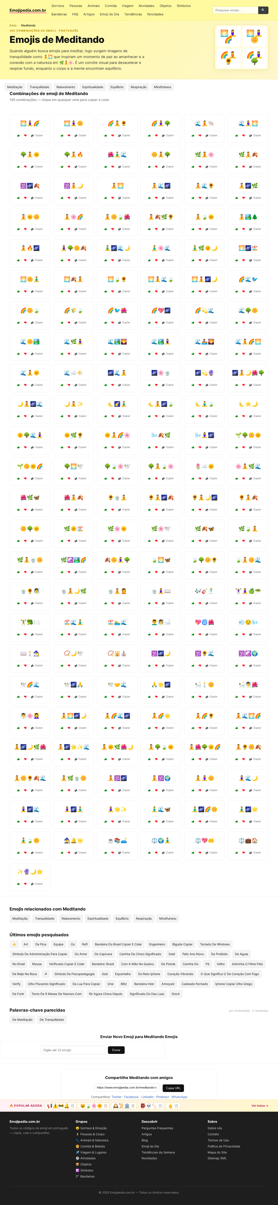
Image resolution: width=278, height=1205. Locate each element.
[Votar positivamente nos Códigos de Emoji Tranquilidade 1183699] (106, 853)
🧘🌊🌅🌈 (248, 716)
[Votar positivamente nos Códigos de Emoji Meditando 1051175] (193, 135)
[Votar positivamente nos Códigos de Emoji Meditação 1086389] (237, 759)
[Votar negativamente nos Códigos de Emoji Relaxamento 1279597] (113, 634)
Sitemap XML (217, 1158)
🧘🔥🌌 (30, 248)
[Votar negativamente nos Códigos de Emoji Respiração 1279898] (244, 821)
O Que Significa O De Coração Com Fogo (230, 974)
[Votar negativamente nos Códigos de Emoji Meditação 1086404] (244, 728)
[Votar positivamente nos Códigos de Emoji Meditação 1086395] (18, 790)
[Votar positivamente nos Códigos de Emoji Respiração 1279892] (18, 478)
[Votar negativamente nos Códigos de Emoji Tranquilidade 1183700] (244, 291)
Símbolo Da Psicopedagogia (74, 974)
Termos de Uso (218, 1140)
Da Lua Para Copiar (86, 984)
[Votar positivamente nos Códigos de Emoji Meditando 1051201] (237, 167)
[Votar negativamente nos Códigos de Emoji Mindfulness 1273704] (113, 416)
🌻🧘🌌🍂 (161, 497)
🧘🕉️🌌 (117, 778)
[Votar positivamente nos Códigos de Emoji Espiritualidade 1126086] (18, 884)
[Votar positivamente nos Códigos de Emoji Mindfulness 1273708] (106, 385)
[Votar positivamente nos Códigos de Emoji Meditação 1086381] (149, 728)
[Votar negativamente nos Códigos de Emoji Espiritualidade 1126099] (200, 385)
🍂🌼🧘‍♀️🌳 (117, 560)
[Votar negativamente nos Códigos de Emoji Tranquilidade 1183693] (200, 478)
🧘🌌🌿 (248, 186)
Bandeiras (59, 14)
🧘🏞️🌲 (248, 217)
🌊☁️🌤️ (73, 373)
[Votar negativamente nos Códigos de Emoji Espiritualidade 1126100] (25, 510)
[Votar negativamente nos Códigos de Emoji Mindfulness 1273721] (69, 478)
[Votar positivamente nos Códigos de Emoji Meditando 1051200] (149, 198)
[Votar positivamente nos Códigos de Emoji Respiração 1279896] (62, 385)
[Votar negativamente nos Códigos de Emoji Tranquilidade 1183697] (156, 385)
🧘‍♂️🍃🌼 (30, 840)
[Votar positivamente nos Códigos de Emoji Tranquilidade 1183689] (106, 510)
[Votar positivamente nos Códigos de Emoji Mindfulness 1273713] (149, 416)
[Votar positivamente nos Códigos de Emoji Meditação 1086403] (193, 510)
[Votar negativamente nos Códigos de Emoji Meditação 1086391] (113, 759)
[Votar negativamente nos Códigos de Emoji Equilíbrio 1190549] (244, 603)
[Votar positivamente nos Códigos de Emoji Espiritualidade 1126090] (237, 665)
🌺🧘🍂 (73, 497)
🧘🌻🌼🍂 (248, 747)
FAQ (75, 14)
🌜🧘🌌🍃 (161, 404)
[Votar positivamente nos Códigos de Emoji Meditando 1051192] (149, 167)
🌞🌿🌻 (73, 435)
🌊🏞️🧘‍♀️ (161, 341)
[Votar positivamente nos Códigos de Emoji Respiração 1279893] (237, 634)
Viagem (127, 6)
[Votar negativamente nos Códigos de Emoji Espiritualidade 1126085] (69, 697)
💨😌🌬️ (248, 622)
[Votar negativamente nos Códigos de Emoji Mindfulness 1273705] (113, 572)
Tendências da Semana (158, 1152)
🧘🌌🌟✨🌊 (73, 747)
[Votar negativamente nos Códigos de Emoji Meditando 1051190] (25, 198)
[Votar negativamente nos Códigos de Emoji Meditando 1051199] (156, 135)
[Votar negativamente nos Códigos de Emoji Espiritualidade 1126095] (69, 853)
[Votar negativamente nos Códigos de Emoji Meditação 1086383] (69, 416)
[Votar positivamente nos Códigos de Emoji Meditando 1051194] (18, 135)
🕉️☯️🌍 (248, 653)
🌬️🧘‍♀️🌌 (204, 435)
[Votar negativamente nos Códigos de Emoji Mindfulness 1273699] (200, 821)
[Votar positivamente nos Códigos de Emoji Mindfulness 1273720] (193, 416)
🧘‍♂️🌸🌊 (161, 248)
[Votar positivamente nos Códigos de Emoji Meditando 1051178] (62, 198)
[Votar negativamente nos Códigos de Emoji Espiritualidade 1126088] (200, 322)
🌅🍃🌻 (117, 279)
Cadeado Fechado (195, 984)
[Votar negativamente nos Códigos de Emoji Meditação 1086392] (69, 759)
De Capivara (103, 954)
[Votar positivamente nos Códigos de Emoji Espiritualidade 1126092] (193, 634)
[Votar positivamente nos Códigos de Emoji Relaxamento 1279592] (149, 821)
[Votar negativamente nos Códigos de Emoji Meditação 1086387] (244, 478)
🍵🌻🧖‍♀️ (30, 591)
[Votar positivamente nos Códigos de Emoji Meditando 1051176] (193, 229)
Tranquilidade (39, 87)
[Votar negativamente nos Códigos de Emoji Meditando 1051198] (25, 229)
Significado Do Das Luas (147, 994)
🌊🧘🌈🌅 (248, 341)
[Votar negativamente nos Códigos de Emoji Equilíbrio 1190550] (244, 260)
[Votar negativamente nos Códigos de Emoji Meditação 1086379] (113, 790)
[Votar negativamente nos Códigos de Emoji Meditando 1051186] (25, 167)
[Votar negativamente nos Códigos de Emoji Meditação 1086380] (25, 385)
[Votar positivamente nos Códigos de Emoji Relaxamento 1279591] (18, 322)
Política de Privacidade (224, 1146)
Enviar (116, 1050)
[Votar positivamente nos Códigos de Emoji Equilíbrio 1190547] (62, 572)
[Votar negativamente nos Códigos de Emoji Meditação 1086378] (244, 541)
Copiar (39, 135)
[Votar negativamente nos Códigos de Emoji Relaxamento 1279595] (25, 728)
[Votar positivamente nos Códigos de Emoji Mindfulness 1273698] (149, 354)
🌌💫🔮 (204, 373)
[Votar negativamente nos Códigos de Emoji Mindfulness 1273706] (200, 665)
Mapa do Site (217, 1152)
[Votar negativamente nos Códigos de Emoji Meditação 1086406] (244, 385)
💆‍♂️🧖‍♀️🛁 (161, 622)
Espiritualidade (92, 87)
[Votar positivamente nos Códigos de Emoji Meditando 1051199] (149, 135)
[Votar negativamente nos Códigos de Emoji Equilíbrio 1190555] (156, 603)
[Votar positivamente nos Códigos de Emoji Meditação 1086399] (62, 790)
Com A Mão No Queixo (137, 964)
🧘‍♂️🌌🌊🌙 (117, 248)
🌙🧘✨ (73, 404)
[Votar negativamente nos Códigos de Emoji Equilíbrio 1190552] (25, 853)
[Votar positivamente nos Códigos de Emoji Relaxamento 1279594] (237, 416)
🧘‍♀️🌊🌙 (248, 778)
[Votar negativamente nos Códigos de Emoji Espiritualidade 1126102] (113, 821)
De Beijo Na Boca (24, 974)
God (105, 974)
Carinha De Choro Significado (140, 954)
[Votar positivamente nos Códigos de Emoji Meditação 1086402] (237, 572)
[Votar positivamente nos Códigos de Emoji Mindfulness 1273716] (62, 291)
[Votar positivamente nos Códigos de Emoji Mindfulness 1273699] (193, 821)
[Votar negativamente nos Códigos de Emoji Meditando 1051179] (113, 135)
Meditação (14, 87)
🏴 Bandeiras (85, 1176)
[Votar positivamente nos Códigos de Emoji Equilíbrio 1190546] (149, 853)
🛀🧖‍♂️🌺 (248, 684)
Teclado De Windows (215, 944)
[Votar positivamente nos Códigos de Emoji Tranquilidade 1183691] (149, 572)
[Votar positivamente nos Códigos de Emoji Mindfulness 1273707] (62, 541)
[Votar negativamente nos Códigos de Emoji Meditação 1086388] (69, 728)
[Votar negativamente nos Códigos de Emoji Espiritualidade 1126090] (244, 665)
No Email (18, 964)
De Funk (18, 994)
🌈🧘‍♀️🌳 (161, 123)
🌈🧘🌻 (117, 123)
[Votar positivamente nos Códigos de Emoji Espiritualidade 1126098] (149, 790)
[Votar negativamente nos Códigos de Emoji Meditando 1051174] (200, 167)
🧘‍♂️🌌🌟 (248, 809)
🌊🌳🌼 (248, 310)
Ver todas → (260, 1105)
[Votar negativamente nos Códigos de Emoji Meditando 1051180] (25, 260)
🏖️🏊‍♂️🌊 (117, 622)
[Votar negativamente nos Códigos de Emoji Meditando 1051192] (156, 167)
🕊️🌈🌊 (30, 684)
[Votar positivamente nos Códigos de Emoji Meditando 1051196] (62, 167)
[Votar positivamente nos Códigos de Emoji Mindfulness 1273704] (106, 416)
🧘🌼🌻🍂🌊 (30, 778)
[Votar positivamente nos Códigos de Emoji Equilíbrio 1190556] (193, 853)
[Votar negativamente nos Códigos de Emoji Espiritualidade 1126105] (113, 541)
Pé (207, 964)
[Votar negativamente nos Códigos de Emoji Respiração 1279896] (69, 385)
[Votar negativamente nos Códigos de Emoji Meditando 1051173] (113, 198)
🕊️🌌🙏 (73, 684)
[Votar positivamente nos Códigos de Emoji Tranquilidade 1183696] (237, 790)
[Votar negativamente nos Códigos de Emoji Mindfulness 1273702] (69, 322)
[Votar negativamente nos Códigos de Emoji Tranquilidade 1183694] (200, 697)
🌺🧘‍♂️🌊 (117, 154)
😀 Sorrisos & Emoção (91, 1128)
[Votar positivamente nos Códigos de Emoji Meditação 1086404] (237, 728)
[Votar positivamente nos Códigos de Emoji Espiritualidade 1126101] (18, 697)
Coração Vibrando (180, 974)
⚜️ (14, 944)
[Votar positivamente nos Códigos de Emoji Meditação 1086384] (193, 790)
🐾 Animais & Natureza (92, 1140)
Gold (172, 954)
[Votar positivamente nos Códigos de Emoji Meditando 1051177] (62, 260)
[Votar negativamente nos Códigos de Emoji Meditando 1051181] (113, 167)
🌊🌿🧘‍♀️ (73, 341)
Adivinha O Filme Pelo (247, 964)
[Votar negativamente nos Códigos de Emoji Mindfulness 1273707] (69, 541)
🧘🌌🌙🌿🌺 (30, 747)
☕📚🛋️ (117, 840)
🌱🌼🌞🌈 (30, 466)
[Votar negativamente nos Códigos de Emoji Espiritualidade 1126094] (113, 354)
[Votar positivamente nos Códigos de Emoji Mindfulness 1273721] (62, 478)
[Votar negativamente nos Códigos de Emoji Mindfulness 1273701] (25, 447)
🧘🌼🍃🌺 (117, 217)
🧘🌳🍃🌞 (161, 747)
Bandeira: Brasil (103, 964)
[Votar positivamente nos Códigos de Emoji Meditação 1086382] (62, 510)
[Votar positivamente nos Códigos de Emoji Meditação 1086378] (237, 541)
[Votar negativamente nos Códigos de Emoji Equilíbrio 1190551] (244, 853)
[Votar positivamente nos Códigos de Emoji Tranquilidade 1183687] (149, 634)
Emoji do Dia (109, 14)
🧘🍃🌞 (204, 217)
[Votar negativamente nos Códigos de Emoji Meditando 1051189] (113, 229)
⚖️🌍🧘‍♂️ (161, 840)
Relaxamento (65, 87)
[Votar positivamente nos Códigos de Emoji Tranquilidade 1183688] (106, 322)
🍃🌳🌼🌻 (205, 560)
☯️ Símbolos (84, 1170)
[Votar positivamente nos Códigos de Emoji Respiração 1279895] (149, 447)
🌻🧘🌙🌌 (205, 497)
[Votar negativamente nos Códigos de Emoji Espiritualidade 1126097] (69, 665)
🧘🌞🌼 (30, 217)
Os (73, 944)
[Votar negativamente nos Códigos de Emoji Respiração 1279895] (156, 447)
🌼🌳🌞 (30, 529)
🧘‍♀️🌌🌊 (30, 809)
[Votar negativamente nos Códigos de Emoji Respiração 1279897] (200, 447)
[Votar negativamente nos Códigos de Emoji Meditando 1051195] (244, 198)
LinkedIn (147, 1097)
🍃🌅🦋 (161, 560)
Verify (16, 984)
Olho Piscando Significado (46, 984)
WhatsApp (179, 1097)
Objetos (166, 6)
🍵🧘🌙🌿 (74, 591)
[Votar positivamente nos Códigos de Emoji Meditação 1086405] (18, 572)
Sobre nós (215, 1128)
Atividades (146, 6)
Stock (176, 994)
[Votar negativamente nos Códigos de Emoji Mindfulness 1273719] (25, 354)
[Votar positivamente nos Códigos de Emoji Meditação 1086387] (237, 478)
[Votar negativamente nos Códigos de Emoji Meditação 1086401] (200, 759)
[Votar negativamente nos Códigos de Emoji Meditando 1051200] (156, 198)
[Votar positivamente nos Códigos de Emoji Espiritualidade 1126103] (149, 322)
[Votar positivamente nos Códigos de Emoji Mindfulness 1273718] (62, 447)
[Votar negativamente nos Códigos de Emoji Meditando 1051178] (69, 198)
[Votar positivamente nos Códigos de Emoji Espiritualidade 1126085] (62, 697)
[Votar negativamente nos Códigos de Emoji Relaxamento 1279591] (25, 322)
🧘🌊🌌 (161, 186)
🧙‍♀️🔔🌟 (73, 840)
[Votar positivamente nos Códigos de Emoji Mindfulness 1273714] (62, 634)
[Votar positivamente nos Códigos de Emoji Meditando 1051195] (237, 198)
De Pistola (168, 964)
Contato (213, 1134)
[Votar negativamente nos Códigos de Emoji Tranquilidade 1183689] (113, 510)
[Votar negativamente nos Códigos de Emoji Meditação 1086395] (25, 790)
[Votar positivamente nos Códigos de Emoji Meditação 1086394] (149, 478)
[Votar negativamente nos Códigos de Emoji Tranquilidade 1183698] (200, 541)
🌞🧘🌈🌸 (117, 435)
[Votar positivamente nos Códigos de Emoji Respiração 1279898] (237, 821)
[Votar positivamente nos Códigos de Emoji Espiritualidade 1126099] (193, 385)
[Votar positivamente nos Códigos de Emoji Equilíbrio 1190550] (237, 260)
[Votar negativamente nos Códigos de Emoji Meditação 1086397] (25, 759)
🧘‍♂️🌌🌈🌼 (205, 809)
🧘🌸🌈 (73, 217)
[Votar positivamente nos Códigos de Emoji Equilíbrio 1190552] (18, 853)
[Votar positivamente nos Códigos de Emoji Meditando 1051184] (149, 229)
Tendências (133, 14)
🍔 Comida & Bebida (90, 1146)
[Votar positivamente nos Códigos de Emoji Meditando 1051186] (18, 167)
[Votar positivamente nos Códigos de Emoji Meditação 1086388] (62, 728)
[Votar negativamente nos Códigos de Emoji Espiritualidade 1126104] (244, 322)
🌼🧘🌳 (161, 154)
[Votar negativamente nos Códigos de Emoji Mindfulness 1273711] (156, 510)
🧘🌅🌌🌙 (74, 716)
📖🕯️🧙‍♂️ (30, 653)
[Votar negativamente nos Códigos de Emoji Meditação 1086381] (156, 728)
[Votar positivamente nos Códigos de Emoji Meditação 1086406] (237, 385)
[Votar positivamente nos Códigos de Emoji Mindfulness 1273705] (106, 572)
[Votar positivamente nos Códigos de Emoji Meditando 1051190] (18, 198)
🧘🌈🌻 (204, 716)
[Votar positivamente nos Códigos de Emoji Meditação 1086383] (62, 416)
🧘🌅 (117, 186)
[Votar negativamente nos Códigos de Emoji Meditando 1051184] (156, 229)
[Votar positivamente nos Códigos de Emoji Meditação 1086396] (237, 354)
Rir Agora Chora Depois (105, 994)
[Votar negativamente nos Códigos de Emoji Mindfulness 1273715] (156, 541)
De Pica (40, 944)
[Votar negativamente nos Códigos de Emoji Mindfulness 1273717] (25, 821)
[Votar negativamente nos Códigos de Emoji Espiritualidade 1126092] (200, 634)
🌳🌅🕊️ (73, 466)
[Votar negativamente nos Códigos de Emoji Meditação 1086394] (156, 478)
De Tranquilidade (52, 1019)
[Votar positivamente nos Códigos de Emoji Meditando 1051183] (62, 135)
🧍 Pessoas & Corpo (90, 1134)
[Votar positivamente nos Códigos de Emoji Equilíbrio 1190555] (149, 603)
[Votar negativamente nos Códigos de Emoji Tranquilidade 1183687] (156, 634)
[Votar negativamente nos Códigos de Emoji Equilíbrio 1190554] (156, 665)
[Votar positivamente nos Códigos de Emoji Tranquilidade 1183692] (193, 354)
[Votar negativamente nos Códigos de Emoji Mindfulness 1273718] (69, 447)
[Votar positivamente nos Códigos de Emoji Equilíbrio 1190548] (106, 697)
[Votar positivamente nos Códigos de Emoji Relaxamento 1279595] (18, 728)
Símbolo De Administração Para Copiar (39, 954)
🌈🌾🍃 (73, 310)
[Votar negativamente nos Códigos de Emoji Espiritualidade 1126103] (156, 322)
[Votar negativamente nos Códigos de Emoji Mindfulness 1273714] (69, 634)
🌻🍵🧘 (117, 497)
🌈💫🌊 (204, 310)
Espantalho (123, 974)
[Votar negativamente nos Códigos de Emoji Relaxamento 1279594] (244, 416)
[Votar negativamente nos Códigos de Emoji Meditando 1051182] (244, 229)
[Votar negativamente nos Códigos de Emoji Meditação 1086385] (113, 603)
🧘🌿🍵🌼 (74, 778)
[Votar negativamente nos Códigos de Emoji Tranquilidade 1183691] (156, 572)
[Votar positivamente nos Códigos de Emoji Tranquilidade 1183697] (149, 385)
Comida (111, 6)
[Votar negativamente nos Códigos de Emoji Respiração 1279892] (25, 478)
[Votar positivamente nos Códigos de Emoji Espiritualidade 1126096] (149, 697)
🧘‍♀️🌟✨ (117, 809)
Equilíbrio (117, 87)
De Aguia (241, 954)
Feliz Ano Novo (193, 954)
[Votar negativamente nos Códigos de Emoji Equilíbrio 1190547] (69, 572)
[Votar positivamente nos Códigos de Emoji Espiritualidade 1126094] (106, 354)
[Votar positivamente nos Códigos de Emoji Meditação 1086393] (62, 603)
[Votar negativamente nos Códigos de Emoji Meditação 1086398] (113, 447)
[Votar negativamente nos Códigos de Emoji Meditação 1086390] (113, 728)
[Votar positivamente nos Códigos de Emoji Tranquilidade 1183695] (106, 291)
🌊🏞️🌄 (117, 341)
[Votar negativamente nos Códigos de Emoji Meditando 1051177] (69, 260)
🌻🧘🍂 (248, 497)
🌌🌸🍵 (161, 373)
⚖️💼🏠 (248, 840)
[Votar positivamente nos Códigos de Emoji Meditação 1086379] (106, 790)
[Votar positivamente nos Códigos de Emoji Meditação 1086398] (106, 447)
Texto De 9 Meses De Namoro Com (56, 994)
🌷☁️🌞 (204, 466)
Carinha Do (190, 964)
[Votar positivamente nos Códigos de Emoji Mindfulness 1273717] (18, 821)
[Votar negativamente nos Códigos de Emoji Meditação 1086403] (200, 510)
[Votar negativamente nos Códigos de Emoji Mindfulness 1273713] (156, 416)
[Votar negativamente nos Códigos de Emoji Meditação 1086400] (25, 416)
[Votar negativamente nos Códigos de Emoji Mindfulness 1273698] (156, 354)
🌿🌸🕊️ (161, 529)
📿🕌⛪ (117, 653)
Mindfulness (162, 87)
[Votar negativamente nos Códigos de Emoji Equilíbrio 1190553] (200, 603)
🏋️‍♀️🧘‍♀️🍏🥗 (248, 591)
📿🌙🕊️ (73, 653)
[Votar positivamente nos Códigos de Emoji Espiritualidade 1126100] (18, 510)
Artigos (89, 14)
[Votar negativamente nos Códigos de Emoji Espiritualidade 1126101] (25, 697)
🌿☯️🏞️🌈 (74, 560)
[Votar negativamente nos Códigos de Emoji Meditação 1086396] (244, 354)
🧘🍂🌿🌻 (161, 217)
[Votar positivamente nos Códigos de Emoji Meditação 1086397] (18, 759)
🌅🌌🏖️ (248, 248)
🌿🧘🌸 (204, 154)
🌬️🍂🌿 (161, 435)
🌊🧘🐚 (204, 123)
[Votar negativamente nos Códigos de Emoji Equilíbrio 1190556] (200, 853)
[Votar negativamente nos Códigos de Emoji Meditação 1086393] (69, 603)
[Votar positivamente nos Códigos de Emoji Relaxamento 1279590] (237, 697)
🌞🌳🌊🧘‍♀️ (30, 435)
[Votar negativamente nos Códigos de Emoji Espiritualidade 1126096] (156, 697)
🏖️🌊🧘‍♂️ (73, 622)
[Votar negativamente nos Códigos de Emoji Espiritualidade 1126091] (25, 665)
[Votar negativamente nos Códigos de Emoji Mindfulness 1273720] (200, 416)
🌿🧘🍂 (248, 154)
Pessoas (76, 6)
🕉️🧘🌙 (73, 186)
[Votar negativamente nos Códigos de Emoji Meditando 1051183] (69, 135)
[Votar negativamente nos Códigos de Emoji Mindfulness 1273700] (244, 510)
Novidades (155, 14)
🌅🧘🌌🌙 (205, 279)
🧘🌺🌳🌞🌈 (204, 747)
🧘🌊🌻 (204, 186)
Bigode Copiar (182, 944)
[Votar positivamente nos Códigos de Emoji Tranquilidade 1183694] (193, 697)
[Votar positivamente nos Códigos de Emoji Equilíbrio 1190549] (237, 603)
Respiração (139, 87)
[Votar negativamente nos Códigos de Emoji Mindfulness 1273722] (200, 728)
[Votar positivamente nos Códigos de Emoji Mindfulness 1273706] (193, 665)
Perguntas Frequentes (157, 1128)
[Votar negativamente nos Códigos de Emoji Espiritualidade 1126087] (113, 665)
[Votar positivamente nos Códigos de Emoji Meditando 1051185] (106, 260)
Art (26, 944)
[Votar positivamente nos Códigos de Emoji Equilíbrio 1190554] (149, 665)
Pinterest (162, 1097)
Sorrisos (57, 6)
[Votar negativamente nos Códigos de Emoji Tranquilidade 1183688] (113, 322)
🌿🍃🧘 (248, 529)
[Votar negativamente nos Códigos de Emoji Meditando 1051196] (69, 167)
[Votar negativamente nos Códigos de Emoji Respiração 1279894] (200, 572)
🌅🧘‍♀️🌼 (73, 123)
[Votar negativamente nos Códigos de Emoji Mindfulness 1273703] (156, 291)
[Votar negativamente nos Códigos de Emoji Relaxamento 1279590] (244, 697)
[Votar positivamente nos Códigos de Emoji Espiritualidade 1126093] (193, 291)
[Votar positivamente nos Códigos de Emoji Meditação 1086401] (193, 759)
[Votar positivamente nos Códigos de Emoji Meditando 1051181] (106, 167)
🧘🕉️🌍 (161, 778)
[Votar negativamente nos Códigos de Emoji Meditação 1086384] (200, 790)
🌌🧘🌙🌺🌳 (248, 373)
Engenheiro (157, 944)
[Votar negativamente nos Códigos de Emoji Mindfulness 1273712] (69, 354)
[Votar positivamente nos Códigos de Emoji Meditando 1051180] (18, 260)
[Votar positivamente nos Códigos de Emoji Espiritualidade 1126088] (193, 322)
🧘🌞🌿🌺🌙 (117, 747)
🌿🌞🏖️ (73, 529)
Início (13, 25)
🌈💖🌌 (161, 310)
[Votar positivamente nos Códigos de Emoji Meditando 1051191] (193, 260)
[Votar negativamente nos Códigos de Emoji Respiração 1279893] (244, 634)
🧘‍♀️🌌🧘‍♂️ (73, 809)
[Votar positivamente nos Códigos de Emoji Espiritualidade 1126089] (237, 447)
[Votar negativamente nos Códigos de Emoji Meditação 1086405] (25, 572)
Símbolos (184, 6)
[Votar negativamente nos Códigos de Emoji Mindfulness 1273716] (69, 291)
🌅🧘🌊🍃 (161, 279)
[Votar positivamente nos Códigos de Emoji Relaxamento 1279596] (62, 821)
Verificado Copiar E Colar (66, 964)
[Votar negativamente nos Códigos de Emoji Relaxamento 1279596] (69, 821)
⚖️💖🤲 (204, 840)
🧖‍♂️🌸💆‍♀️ (30, 716)
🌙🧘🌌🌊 (30, 404)
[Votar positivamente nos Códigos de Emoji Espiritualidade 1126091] (18, 665)
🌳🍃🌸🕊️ (117, 466)
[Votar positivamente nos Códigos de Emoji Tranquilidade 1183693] (193, 478)
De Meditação (22, 1019)
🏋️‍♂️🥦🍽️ (30, 622)
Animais (94, 6)
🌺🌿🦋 (30, 497)
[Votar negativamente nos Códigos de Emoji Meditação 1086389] (244, 759)
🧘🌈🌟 (161, 716)
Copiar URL (173, 1088)
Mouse (37, 964)
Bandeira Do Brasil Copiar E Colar (118, 944)
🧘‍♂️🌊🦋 (161, 809)
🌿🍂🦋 (204, 529)
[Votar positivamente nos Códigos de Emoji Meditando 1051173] (106, 198)
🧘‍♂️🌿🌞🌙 (205, 248)
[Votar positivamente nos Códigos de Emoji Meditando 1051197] (149, 260)
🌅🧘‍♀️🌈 (30, 123)
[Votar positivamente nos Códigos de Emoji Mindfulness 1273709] (106, 478)
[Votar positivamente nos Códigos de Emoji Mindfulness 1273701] (18, 447)
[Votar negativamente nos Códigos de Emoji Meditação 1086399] (69, 790)
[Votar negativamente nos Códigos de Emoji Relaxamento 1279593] (25, 603)
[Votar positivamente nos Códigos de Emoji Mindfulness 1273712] (62, 354)
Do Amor (81, 954)
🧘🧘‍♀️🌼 (204, 778)
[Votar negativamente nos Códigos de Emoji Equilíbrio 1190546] (156, 853)
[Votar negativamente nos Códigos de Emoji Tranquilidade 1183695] (113, 291)
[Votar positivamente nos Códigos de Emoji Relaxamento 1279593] (18, 603)
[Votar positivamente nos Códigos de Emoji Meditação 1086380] (18, 385)
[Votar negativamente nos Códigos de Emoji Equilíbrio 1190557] (25, 634)
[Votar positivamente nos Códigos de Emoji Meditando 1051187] (62, 229)
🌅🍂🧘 (73, 279)
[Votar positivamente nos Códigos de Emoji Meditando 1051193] (193, 198)
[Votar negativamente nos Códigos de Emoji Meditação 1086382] (69, 510)
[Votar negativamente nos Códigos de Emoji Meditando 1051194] (25, 135)
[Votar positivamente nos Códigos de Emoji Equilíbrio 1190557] (18, 634)
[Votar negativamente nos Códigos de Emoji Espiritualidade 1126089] (244, 447)
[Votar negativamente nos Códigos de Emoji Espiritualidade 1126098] (156, 790)
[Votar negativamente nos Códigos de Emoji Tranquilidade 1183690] (25, 541)
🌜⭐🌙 (248, 404)
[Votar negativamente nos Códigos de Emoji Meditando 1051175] (200, 135)
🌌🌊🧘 (117, 373)
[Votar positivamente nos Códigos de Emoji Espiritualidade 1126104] (237, 322)
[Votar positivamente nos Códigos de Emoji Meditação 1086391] (106, 759)
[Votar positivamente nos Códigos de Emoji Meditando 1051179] (106, 135)
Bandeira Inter (144, 984)
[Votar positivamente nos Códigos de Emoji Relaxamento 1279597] (106, 634)
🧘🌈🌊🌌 (117, 716)
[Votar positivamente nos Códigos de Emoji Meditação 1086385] (106, 603)
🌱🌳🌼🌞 (248, 435)
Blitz (124, 984)
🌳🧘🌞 (30, 154)
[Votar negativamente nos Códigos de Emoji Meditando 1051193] (200, 198)
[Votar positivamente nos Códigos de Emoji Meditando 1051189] (106, 229)
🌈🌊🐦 (248, 279)
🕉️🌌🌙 (161, 653)
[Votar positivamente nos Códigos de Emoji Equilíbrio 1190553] (193, 603)
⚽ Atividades (86, 1158)
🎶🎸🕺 (204, 591)
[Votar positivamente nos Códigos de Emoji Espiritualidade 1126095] (62, 853)
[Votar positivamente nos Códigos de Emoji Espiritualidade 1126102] (106, 821)
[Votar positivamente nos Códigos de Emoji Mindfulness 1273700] (237, 510)
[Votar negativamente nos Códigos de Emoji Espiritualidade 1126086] (25, 884)
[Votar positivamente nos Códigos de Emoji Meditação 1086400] (18, 416)
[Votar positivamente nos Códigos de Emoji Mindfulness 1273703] (149, 291)
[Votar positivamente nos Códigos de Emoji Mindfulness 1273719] (18, 354)
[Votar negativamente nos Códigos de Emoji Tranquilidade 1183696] (244, 790)
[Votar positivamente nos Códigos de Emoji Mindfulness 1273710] (18, 291)
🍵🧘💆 (117, 591)
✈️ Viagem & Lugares (91, 1152)
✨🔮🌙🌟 (30, 872)
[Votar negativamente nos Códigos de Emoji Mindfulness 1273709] (113, 478)
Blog (145, 1140)
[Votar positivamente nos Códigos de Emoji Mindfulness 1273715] (149, 541)
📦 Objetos (83, 1164)
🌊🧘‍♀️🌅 (248, 123)
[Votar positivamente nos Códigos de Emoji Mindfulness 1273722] (193, 728)
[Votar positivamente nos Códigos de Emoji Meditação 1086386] (149, 759)
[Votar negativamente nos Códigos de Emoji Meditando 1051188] (244, 135)
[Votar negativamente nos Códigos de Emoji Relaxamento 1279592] (156, 821)
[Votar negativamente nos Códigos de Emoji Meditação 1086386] (156, 759)
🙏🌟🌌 (161, 684)
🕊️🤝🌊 (117, 684)
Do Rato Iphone (149, 974)
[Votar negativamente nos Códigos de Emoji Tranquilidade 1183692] (200, 354)
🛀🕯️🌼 (204, 684)
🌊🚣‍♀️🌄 (204, 341)
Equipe (58, 944)
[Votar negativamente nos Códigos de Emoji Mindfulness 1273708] (113, 385)
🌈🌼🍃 (30, 310)
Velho (221, 964)
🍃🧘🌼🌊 (248, 560)
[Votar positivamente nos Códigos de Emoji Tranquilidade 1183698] (193, 541)
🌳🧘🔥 (73, 154)
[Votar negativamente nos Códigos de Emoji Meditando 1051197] (156, 260)
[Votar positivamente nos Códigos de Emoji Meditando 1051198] (18, 229)
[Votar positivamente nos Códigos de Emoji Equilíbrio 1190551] (237, 853)
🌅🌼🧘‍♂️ (30, 279)
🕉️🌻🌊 (204, 653)
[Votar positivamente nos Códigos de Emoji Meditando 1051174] (193, 167)
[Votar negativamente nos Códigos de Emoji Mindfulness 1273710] (25, 291)
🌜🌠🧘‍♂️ (117, 404)
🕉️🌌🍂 (30, 186)
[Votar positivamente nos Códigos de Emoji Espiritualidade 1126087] (106, 665)
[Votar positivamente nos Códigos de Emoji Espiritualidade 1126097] (62, 665)
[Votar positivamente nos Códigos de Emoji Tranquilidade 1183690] (18, 541)
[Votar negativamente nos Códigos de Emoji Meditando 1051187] (69, 229)
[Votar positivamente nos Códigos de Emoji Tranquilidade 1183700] (237, 291)
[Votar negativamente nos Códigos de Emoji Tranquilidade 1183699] (113, 853)
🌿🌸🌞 (117, 529)
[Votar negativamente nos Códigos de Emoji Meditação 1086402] (244, 572)
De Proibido (219, 954)
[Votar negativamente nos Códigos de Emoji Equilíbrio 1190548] (113, 697)
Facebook (131, 1097)
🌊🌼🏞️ (30, 341)
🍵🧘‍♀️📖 (161, 591)
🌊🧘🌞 (30, 373)
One (110, 984)
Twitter (117, 1097)
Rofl (85, 944)
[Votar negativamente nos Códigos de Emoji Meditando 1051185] (113, 260)
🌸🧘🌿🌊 (248, 466)
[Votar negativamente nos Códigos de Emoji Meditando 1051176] (200, 229)
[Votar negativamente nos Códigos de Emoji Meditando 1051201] (244, 167)
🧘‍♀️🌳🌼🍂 (74, 248)
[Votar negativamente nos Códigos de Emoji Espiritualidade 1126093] (200, 291)
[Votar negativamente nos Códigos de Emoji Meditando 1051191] (200, 260)
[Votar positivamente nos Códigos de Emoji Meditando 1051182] (237, 229)
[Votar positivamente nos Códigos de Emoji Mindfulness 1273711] (149, 510)
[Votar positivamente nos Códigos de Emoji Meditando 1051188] (237, 135)
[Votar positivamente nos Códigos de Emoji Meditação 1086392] (62, 759)
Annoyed (168, 984)
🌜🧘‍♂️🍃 (204, 404)
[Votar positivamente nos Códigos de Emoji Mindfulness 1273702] (62, 322)
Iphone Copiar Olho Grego (233, 984)
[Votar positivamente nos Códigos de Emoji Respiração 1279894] (193, 572)
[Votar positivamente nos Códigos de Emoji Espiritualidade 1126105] (106, 541)
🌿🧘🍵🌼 (30, 560)
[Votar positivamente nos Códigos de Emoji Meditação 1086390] (106, 728)
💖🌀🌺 (204, 622)
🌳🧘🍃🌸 (161, 466)
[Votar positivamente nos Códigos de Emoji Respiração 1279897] (193, 447)
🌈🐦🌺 (117, 310)
